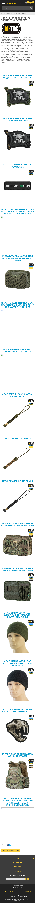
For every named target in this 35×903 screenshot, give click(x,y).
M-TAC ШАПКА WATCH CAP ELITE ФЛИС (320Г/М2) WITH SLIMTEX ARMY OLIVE (17, 615)
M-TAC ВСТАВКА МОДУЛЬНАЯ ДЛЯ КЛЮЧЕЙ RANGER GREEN (17, 569)
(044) (8, 891)
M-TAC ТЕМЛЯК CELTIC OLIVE (17, 439)
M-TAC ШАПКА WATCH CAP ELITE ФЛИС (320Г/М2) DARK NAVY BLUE (17, 663)
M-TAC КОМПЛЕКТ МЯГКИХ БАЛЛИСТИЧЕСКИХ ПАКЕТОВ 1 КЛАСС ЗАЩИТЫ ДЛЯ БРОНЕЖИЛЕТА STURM (17, 801)
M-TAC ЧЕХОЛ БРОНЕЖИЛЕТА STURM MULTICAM (17, 755)
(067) (26, 891)
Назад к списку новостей (11, 850)
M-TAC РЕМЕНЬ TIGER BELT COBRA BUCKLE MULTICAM (17, 350)
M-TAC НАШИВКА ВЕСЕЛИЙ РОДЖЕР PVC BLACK (17, 119)
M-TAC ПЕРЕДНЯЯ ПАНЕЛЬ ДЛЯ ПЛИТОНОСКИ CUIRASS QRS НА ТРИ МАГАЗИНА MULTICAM (17, 211)
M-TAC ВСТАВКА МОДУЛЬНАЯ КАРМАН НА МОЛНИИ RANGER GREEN (17, 258)
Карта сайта (17, 900)
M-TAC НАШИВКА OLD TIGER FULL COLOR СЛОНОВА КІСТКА (17, 710)
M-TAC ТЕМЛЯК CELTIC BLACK (17, 481)
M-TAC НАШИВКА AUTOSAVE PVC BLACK (17, 166)
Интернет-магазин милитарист (21, 899)
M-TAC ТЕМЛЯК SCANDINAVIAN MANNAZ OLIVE (17, 395)
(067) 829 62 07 (21, 3)
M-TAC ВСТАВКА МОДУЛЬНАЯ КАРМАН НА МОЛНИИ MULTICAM (17, 524)
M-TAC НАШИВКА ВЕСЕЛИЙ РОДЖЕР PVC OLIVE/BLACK (17, 76)
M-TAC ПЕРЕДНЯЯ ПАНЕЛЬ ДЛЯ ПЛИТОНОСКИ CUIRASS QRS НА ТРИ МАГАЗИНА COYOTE (17, 305)
